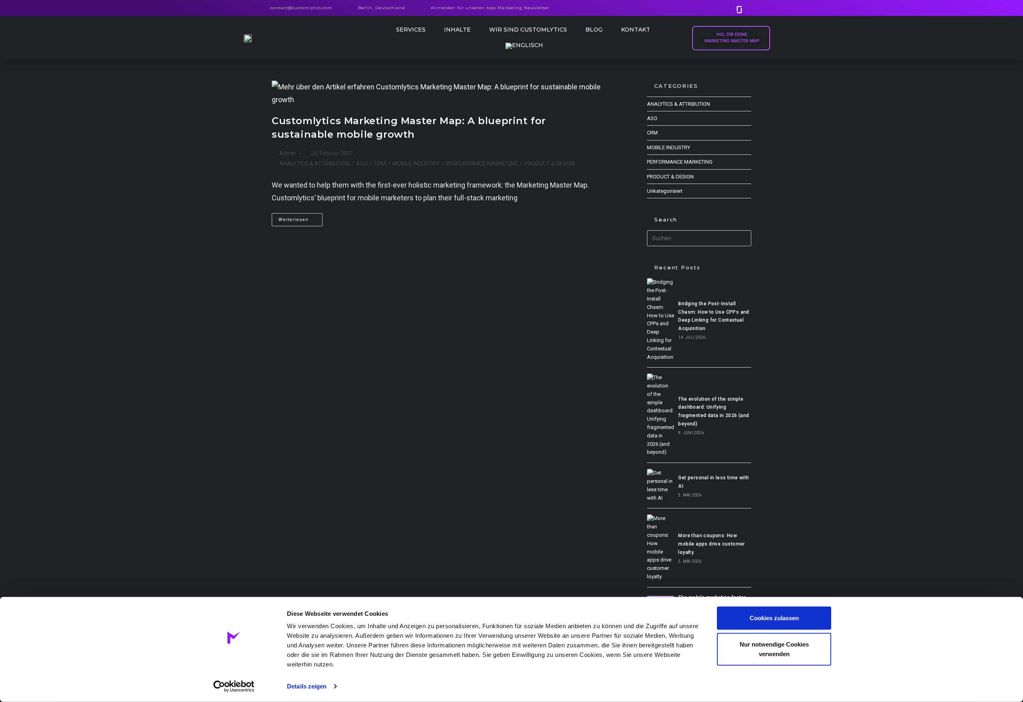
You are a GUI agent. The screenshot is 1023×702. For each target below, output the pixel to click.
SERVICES (411, 29)
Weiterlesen (300, 217)
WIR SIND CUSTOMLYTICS (528, 29)
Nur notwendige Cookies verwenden (774, 649)
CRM (380, 163)
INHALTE (457, 29)
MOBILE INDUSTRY (416, 163)
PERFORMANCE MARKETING (482, 163)
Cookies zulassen (774, 618)
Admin (287, 153)
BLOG (594, 29)
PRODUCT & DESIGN (549, 163)
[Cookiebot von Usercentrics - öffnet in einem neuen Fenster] (234, 686)
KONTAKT (635, 29)
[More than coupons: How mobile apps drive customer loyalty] (660, 547)
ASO (362, 163)
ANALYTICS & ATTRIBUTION (314, 163)
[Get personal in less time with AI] (660, 485)
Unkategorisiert (665, 191)
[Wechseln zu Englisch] (524, 46)
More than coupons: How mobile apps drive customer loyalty (711, 544)
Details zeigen (306, 686)
